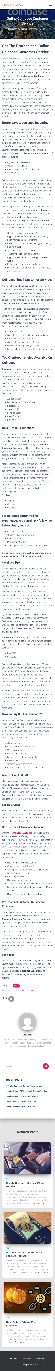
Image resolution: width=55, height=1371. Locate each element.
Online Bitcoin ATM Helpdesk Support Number (27, 1091)
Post (16, 986)
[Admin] (27, 1021)
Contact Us (41, 1358)
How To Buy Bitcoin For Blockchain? (23, 1101)
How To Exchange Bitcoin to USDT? (22, 1107)
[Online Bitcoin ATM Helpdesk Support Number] (27, 1228)
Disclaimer (26, 1358)
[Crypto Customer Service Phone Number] (27, 1158)
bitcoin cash (13, 990)
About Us (13, 1358)
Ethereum (7, 945)
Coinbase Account (22, 833)
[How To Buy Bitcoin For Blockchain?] (27, 1297)
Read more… (41, 1203)
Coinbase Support (27, 990)
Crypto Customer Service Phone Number (25, 1086)
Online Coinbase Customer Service (22, 1096)
